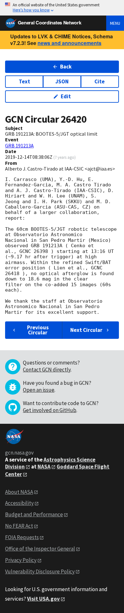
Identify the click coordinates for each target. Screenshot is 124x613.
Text (24, 81)
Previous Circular (38, 330)
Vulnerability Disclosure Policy (40, 571)
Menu (115, 23)
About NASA (19, 491)
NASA (44, 466)
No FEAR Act (19, 525)
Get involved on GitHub (49, 410)
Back (66, 66)
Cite (99, 81)
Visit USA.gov (43, 598)
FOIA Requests (22, 537)
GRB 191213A (19, 145)
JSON (62, 81)
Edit (66, 96)
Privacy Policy (21, 560)
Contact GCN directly (47, 369)
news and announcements (69, 43)
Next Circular (86, 329)
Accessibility (19, 503)
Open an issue (38, 389)
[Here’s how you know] (62, 8)
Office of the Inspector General (40, 548)
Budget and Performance (34, 514)
